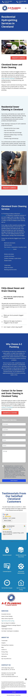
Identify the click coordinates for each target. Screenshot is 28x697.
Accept (14, 692)
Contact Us (4, 649)
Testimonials (4, 640)
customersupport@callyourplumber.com (9, 676)
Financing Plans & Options (7, 645)
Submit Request (14, 480)
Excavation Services (6, 614)
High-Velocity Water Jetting (7, 620)
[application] (14, 47)
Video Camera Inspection (7, 618)
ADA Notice (4, 656)
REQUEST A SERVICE (18, 58)
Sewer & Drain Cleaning (6, 616)
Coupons (3, 642)
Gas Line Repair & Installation (8, 623)
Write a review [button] (7, 520)
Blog (2, 647)
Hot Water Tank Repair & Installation (10, 631)
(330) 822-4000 (10, 674)
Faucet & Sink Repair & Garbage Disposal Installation (11, 626)
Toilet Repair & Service (6, 628)
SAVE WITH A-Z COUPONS (10, 413)
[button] (26, 679)
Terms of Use (4, 654)
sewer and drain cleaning (7, 78)
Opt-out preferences (11, 695)
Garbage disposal (8, 249)
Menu (25, 8)
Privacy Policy (18, 695)
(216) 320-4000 (12, 673)
